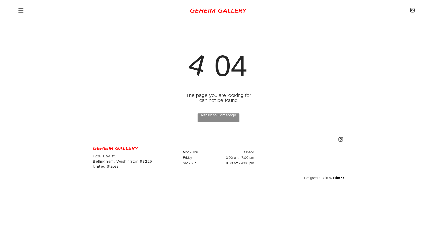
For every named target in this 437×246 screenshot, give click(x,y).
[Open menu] (21, 10)
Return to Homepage (218, 115)
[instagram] (412, 11)
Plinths (338, 178)
